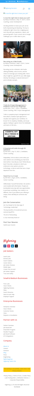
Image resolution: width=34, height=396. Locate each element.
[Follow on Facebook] (4, 246)
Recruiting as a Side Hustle (12, 62)
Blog (4, 352)
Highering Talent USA (9, 361)
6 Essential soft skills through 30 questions (14, 149)
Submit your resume (9, 225)
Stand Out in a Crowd (10, 176)
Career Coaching (8, 110)
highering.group (8, 359)
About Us (6, 346)
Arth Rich (7, 108)
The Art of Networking (10, 215)
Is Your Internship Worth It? (11, 217)
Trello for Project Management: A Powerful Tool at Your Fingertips (14, 106)
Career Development (16, 22)
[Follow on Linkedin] (12, 246)
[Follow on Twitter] (16, 246)
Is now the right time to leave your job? (16, 18)
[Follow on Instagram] (8, 246)
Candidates (23, 108)
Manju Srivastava (10, 20)
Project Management (23, 110)
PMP (15, 110)
